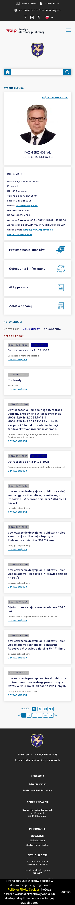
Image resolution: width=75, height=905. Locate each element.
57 (45, 715)
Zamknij (66, 892)
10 (34, 709)
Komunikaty (31, 329)
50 (45, 709)
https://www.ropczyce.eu (38, 229)
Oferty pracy (14, 336)
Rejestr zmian (37, 840)
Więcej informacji (19, 234)
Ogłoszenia (52, 329)
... (40, 715)
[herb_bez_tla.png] (37, 50)
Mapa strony (29, 3)
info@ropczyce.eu (27, 205)
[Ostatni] (55, 715)
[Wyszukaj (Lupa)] (67, 72)
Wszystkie (11, 329)
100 (51, 709)
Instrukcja (52, 3)
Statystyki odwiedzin (37, 845)
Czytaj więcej (17, 359)
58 (51, 715)
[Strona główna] (7, 72)
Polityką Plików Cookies (24, 889)
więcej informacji (55, 97)
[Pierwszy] (19, 715)
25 (39, 709)
